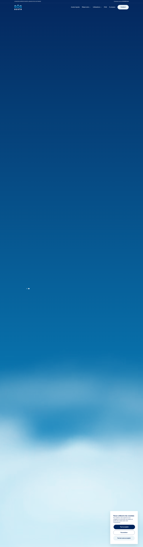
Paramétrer (124, 532)
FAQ (105, 7)
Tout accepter (124, 527)
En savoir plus (33, 282)
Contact (123, 7)
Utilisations (96, 7)
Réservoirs (85, 7)
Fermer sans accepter (124, 538)
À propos (112, 7)
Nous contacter (49, 282)
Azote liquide (75, 7)
